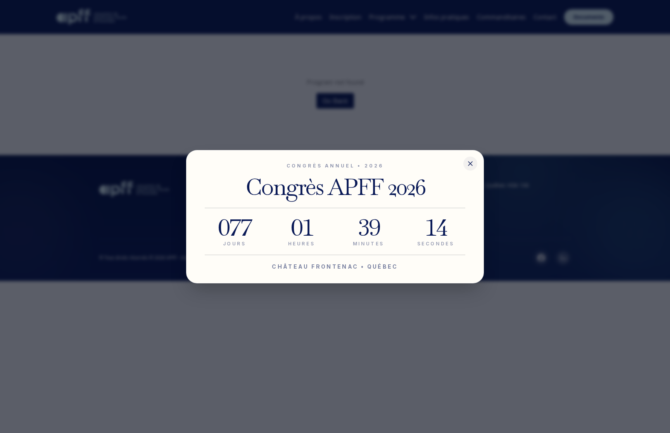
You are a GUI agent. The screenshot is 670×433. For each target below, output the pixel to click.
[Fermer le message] (470, 164)
